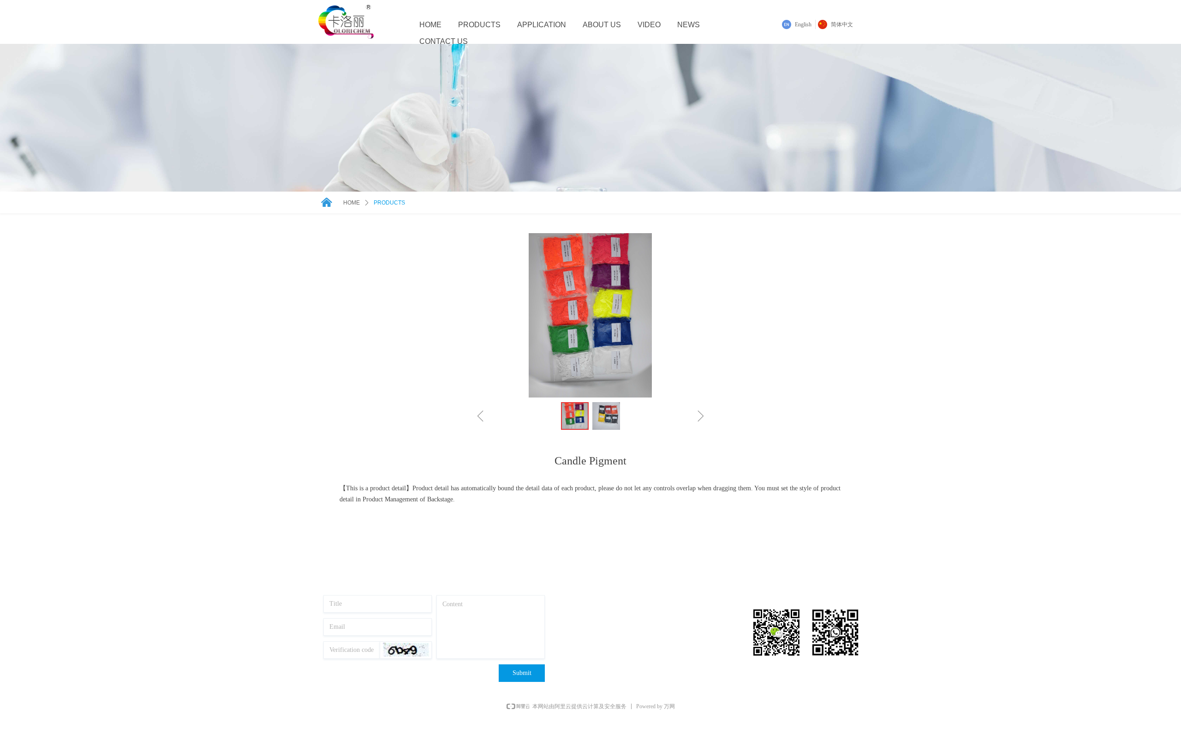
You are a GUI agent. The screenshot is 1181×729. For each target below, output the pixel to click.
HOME (351, 202)
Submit (522, 672)
